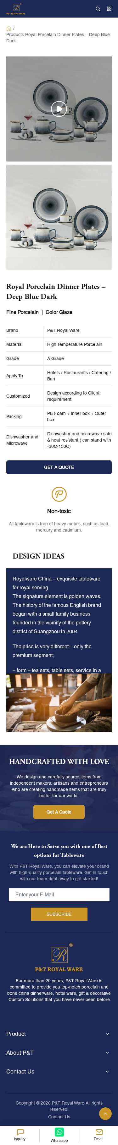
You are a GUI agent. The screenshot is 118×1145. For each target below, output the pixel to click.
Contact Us (59, 1116)
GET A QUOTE (59, 467)
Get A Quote (59, 811)
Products (15, 34)
